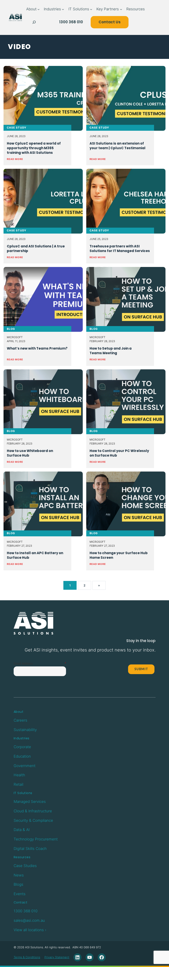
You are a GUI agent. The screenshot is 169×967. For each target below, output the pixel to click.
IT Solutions (23, 793)
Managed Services (30, 801)
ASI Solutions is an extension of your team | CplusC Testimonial (117, 145)
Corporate (22, 747)
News (19, 875)
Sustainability (25, 730)
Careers (20, 720)
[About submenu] (38, 9)
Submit (141, 669)
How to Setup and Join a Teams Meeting (111, 350)
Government (24, 766)
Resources (22, 857)
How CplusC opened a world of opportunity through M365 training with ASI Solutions (34, 148)
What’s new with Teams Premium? (37, 348)
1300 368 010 (71, 22)
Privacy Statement (56, 957)
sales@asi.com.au (29, 920)
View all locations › (30, 930)
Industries (21, 738)
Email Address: (23, 663)
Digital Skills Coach (30, 848)
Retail (18, 784)
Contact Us (110, 22)
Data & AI (21, 829)
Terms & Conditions (27, 957)
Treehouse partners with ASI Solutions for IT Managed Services (120, 248)
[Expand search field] (34, 22)
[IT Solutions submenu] (91, 9)
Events (20, 894)
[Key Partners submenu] (121, 9)
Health (19, 775)
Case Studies (25, 866)
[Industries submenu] (63, 9)
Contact (21, 902)
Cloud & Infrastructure (33, 811)
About (19, 711)
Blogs (18, 884)
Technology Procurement (36, 839)
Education (22, 756)
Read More (15, 159)
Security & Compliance (33, 820)
